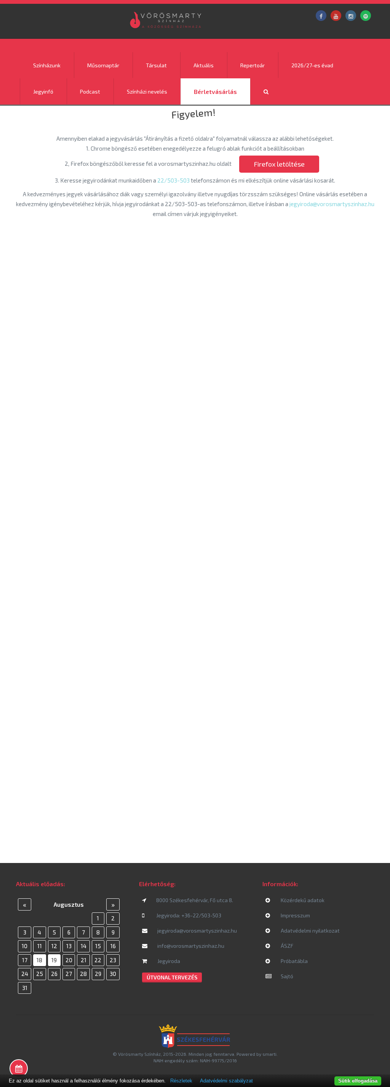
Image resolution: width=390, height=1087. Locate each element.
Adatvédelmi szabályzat (226, 1081)
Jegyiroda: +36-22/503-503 (188, 915)
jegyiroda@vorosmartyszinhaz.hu (331, 203)
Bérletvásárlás (215, 91)
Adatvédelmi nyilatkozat (310, 930)
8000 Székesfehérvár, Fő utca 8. (194, 900)
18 (39, 960)
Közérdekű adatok (302, 900)
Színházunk (47, 65)
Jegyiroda (168, 961)
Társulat (156, 65)
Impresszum (295, 915)
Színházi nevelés (147, 91)
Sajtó (286, 976)
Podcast (90, 91)
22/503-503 (173, 180)
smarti (269, 1054)
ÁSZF (286, 945)
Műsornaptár (103, 65)
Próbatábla (294, 961)
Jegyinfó (43, 91)
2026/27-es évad (312, 65)
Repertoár (252, 65)
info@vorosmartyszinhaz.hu (190, 945)
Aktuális (203, 65)
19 (54, 960)
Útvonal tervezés (172, 977)
